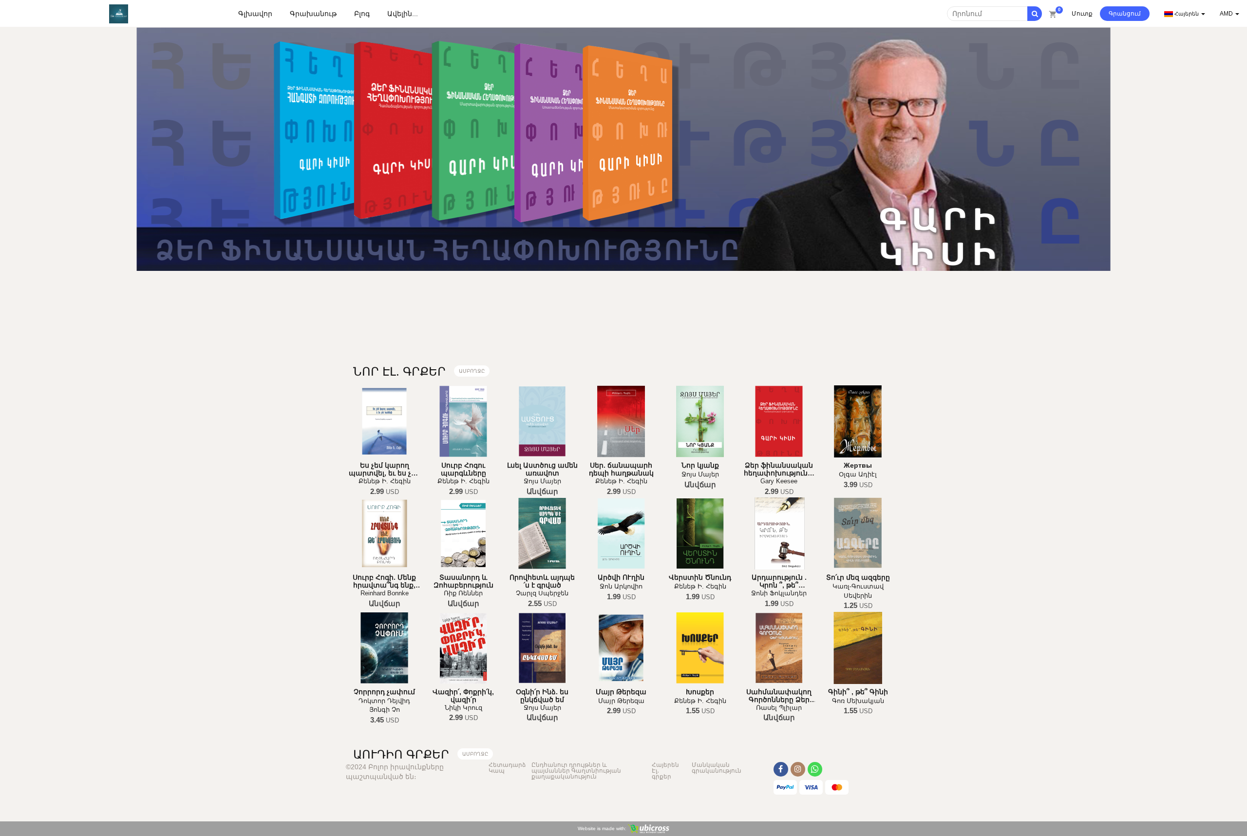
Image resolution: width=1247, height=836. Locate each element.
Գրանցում (1125, 13)
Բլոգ (362, 14)
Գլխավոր (255, 14)
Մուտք (1082, 13)
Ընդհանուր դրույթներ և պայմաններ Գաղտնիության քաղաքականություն (576, 770)
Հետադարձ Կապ (507, 767)
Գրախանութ (313, 14)
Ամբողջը (472, 371)
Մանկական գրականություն (716, 767)
